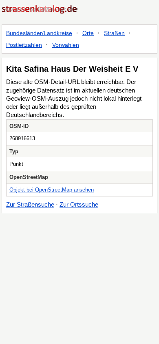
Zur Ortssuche (79, 204)
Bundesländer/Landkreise (39, 33)
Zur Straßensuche (30, 204)
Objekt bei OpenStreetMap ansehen (51, 190)
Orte (88, 33)
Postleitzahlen (24, 45)
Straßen (114, 33)
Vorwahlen (65, 45)
